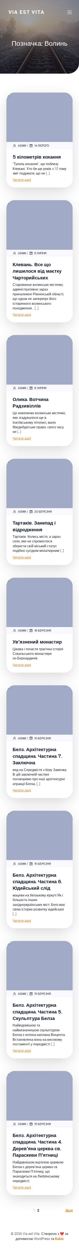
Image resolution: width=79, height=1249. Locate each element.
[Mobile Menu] (69, 12)
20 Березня (43, 511)
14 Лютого (41, 145)
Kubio (59, 1239)
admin (22, 145)
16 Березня (42, 630)
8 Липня (40, 253)
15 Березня (42, 738)
